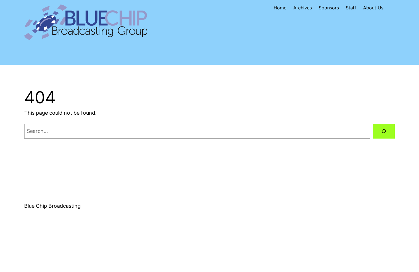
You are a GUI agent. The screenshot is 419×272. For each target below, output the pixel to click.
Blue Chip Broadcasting (52, 206)
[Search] (384, 131)
